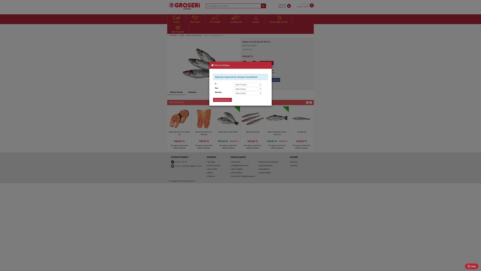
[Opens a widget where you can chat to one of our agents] (471, 266)
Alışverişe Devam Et (222, 99)
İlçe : (217, 88)
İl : (216, 84)
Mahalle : (218, 92)
